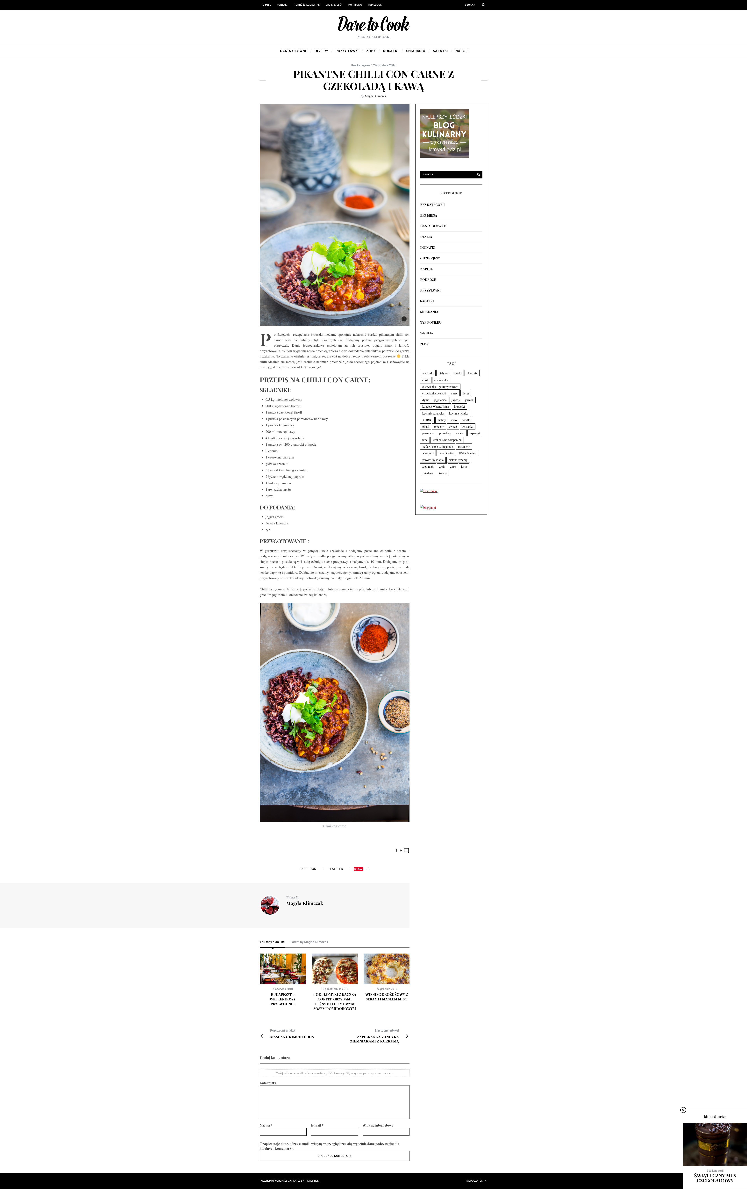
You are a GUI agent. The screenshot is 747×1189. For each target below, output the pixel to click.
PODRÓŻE (428, 279)
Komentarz (268, 1083)
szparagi (475, 433)
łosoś (464, 466)
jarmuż (469, 400)
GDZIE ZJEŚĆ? (334, 5)
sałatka (460, 433)
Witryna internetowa (378, 1125)
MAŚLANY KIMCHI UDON (292, 1034)
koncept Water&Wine (435, 406)
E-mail (317, 1125)
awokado (427, 373)
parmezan (428, 433)
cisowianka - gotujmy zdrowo (440, 387)
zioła (442, 466)
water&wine (446, 453)
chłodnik (472, 373)
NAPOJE (426, 269)
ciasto (425, 380)
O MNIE (267, 5)
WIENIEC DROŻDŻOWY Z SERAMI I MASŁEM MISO (387, 996)
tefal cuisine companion (447, 440)
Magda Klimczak (375, 96)
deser (466, 393)
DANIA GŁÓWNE (433, 226)
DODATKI (427, 247)
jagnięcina (440, 400)
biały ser (443, 373)
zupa (453, 466)
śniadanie (428, 473)
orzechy (439, 426)
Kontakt (282, 5)
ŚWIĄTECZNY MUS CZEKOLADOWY (715, 1178)
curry (454, 393)
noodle (466, 420)
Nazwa (266, 1125)
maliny (442, 420)
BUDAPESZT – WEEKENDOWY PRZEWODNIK (283, 999)
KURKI (427, 420)
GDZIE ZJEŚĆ (430, 258)
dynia (425, 400)
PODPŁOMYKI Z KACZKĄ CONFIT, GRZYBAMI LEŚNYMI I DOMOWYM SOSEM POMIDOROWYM (334, 1001)
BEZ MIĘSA (428, 215)
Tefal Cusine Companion (437, 446)
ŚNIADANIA (429, 312)
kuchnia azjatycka (433, 413)
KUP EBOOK (375, 5)
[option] (283, 980)
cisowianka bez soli (434, 393)
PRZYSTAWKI (430, 290)
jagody (456, 400)
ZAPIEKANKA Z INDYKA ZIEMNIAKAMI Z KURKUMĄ (374, 1036)
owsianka (467, 426)
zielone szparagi (458, 460)
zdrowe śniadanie (433, 460)
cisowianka (441, 380)
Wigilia (426, 333)
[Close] (683, 1110)
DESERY (426, 237)
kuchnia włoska (458, 413)
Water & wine (467, 453)
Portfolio (355, 5)
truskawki (464, 446)
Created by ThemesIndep (305, 1180)
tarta (425, 440)
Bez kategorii (432, 205)
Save (360, 869)
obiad (425, 426)
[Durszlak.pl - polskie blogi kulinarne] (429, 491)
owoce (453, 426)
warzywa (428, 453)
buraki (458, 373)
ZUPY (424, 344)
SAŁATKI (427, 301)
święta (443, 473)
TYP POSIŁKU (430, 322)
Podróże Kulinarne (307, 5)
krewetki (459, 406)
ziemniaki (428, 466)
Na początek (474, 1180)
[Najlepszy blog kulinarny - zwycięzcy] (444, 156)
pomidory (445, 433)
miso (454, 420)
